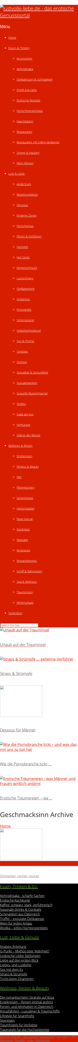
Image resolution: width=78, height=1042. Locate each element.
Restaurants (24, 132)
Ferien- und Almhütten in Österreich (26, 1006)
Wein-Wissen (25, 163)
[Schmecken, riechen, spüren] (39, 845)
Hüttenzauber (26, 508)
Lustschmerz (25, 278)
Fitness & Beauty (28, 467)
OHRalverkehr (26, 289)
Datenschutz (43, 1040)
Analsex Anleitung (13, 946)
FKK (19, 477)
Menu (5, 26)
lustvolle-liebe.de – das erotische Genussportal (27, 1036)
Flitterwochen (25, 488)
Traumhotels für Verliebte (18, 1025)
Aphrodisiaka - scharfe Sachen (22, 895)
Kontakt (20, 1040)
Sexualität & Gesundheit (32, 372)
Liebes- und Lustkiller (16, 965)
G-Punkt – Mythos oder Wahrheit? (24, 951)
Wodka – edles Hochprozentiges (24, 928)
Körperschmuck (27, 268)
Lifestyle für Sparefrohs (17, 1016)
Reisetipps (23, 550)
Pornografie (24, 310)
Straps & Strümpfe (13, 974)
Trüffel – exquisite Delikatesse (22, 918)
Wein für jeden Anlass (16, 923)
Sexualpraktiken (27, 383)
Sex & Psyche (25, 341)
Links (30, 1040)
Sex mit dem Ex (11, 969)
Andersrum (24, 184)
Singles (21, 404)
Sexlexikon (15, 613)
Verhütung (23, 425)
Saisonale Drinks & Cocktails (20, 909)
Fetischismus (25, 226)
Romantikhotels (27, 561)
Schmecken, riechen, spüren (19, 876)
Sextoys (22, 362)
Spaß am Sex (25, 414)
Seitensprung (25, 320)
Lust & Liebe (16, 174)
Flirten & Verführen (29, 236)
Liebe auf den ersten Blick (19, 960)
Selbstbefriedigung (29, 331)
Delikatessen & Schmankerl (34, 79)
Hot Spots (23, 257)
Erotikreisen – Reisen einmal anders (26, 1002)
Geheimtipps (25, 498)
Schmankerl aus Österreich (20, 914)
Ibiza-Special (25, 519)
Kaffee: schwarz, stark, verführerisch (26, 905)
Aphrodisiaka (25, 69)
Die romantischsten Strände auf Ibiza (27, 997)
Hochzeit (22, 247)
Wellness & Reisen (20, 446)
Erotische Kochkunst (15, 900)
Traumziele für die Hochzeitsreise (24, 1029)
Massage (22, 540)
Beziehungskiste (27, 195)
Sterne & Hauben (28, 153)
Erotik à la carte (27, 90)
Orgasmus (23, 299)
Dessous (22, 205)
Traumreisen (25, 592)
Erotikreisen (24, 456)
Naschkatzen (25, 121)
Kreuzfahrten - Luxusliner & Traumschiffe (30, 1011)
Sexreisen (7, 1020)
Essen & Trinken (19, 48)
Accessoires (24, 58)
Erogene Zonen (27, 215)
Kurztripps (23, 529)
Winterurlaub (25, 603)
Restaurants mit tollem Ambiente (38, 142)
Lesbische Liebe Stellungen (20, 955)
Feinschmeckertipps (30, 111)
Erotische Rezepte (28, 100)
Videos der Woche (28, 435)
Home (12, 38)
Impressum (6, 1040)
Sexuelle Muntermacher (32, 393)
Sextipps (22, 351)
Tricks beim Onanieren (16, 978)
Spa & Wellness (27, 582)
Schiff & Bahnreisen (29, 571)
